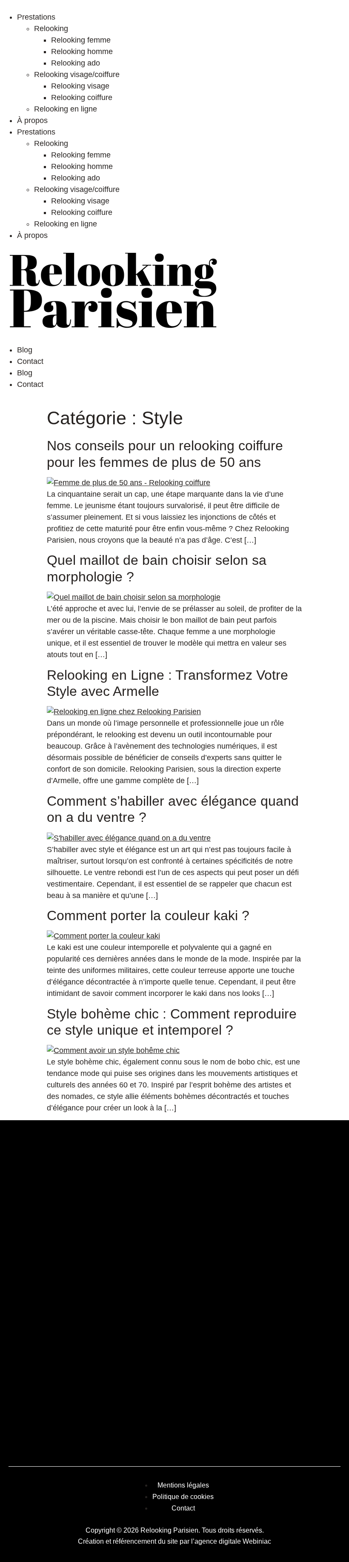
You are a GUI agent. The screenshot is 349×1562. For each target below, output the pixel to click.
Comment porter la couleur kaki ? (148, 915)
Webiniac (257, 1541)
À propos (32, 120)
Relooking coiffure (81, 97)
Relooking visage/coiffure (77, 74)
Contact (30, 361)
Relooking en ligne (65, 109)
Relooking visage (80, 86)
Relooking (51, 28)
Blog (24, 350)
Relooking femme (81, 40)
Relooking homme (82, 51)
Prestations (36, 17)
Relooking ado (75, 63)
